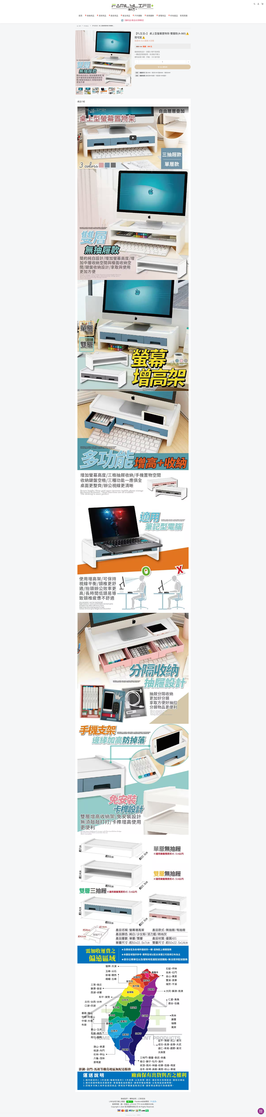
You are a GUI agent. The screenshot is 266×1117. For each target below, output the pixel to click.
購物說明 (133, 1098)
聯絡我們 (124, 1098)
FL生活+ (154, 1101)
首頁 (80, 26)
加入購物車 (163, 67)
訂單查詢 (141, 1098)
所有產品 (86, 26)
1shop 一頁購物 (136, 1115)
